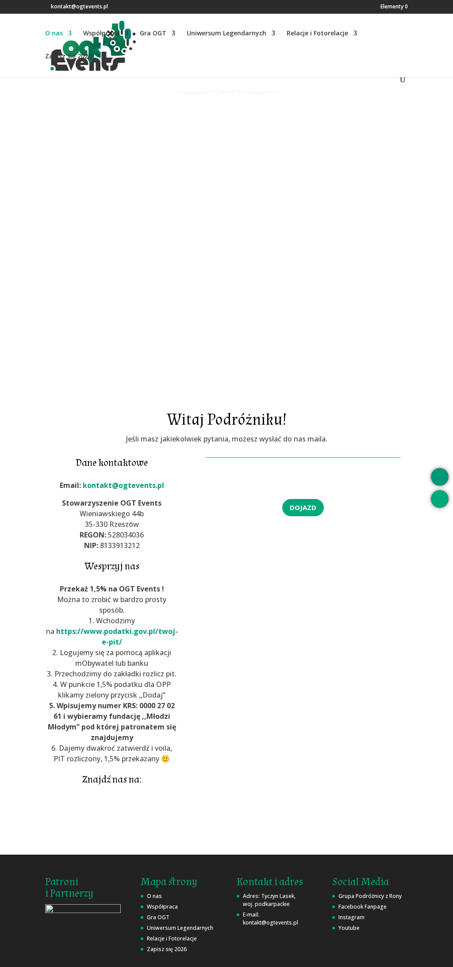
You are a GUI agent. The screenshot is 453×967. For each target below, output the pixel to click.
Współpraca (101, 33)
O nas (54, 33)
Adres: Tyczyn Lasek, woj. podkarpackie (269, 900)
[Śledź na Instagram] (112, 815)
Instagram (351, 917)
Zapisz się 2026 (68, 56)
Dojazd (303, 507)
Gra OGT (153, 33)
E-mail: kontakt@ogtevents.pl (270, 918)
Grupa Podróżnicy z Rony (370, 896)
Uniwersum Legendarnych (226, 33)
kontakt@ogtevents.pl (123, 485)
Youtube (349, 928)
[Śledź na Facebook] (80, 815)
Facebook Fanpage (362, 906)
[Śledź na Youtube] (144, 815)
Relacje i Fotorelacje (317, 33)
